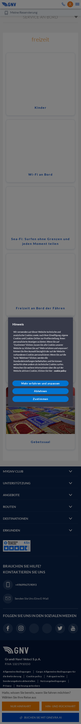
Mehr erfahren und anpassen (40, 383)
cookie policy (60, 371)
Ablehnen (40, 391)
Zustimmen (40, 399)
